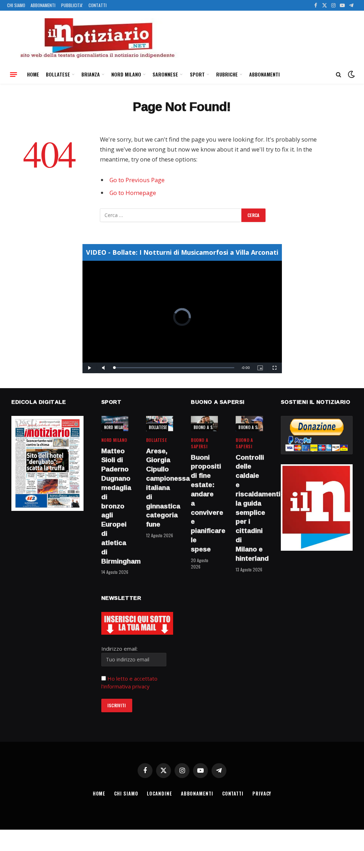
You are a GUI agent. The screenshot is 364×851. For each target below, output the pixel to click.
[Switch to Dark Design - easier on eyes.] (350, 74)
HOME (33, 74)
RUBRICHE (227, 74)
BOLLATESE (58, 74)
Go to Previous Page (137, 180)
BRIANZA (90, 74)
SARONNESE (165, 74)
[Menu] (13, 74)
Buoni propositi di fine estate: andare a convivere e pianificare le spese (204, 503)
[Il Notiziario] (97, 38)
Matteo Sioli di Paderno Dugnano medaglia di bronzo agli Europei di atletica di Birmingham (114, 506)
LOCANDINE (159, 793)
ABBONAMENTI (43, 5)
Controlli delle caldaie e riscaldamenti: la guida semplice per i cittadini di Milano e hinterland (249, 508)
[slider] (174, 367)
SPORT (197, 74)
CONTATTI (98, 5)
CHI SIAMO (16, 5)
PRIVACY (261, 793)
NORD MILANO (126, 74)
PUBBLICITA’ (72, 5)
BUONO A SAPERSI (209, 427)
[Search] (338, 75)
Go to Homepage (132, 193)
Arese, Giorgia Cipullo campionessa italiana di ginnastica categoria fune (159, 487)
